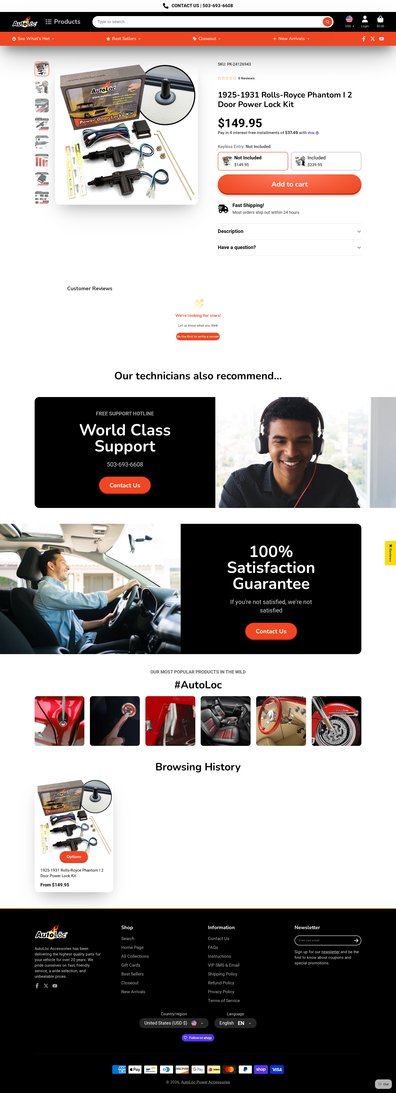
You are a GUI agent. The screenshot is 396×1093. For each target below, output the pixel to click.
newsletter (330, 952)
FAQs (213, 947)
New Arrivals (291, 38)
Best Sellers (124, 38)
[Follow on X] (372, 38)
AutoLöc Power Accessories (205, 1082)
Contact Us (125, 485)
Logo (25, 22)
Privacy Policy (221, 991)
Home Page (132, 947)
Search (127, 938)
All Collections (135, 956)
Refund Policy (221, 982)
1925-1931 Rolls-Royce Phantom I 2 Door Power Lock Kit (74, 835)
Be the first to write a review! (198, 336)
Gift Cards (130, 965)
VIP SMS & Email (223, 965)
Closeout (207, 38)
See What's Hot (34, 38)
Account (365, 22)
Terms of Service (224, 1000)
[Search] (327, 22)
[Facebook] (363, 38)
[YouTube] (381, 38)
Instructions (219, 956)
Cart (380, 22)
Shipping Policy (222, 974)
